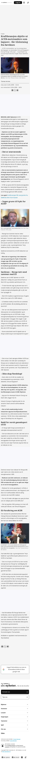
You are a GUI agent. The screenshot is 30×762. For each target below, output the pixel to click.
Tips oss (4, 697)
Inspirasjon (4, 717)
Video (3, 733)
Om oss (3, 729)
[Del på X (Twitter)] (15, 90)
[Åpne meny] (24, 3)
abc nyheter (7, 757)
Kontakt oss (6, 692)
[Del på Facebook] (12, 90)
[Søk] (28, 2)
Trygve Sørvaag (16, 739)
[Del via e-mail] (17, 90)
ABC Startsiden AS (6, 751)
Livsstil (3, 713)
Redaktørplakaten (11, 745)
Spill (2, 725)
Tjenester (4, 721)
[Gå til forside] (7, 2)
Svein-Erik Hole (13, 740)
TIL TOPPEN (4, 683)
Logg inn (18, 2)
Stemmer (4, 708)
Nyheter (3, 704)
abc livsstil (16, 757)
